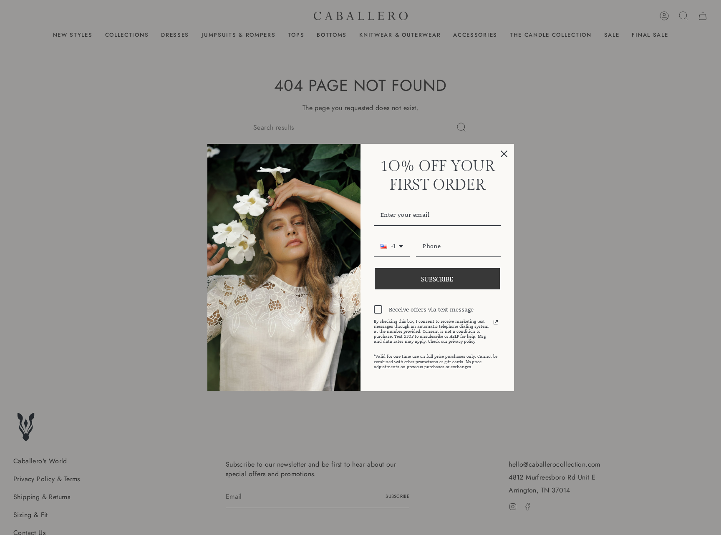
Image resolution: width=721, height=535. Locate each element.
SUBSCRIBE (437, 279)
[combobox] (392, 246)
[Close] (504, 154)
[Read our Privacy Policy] (496, 322)
